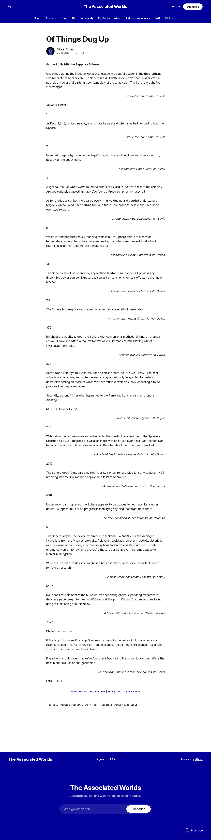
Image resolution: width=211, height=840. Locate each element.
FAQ (157, 18)
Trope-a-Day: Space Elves (122, 691)
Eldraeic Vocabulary (138, 18)
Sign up (100, 759)
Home (37, 18)
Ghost (199, 759)
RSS (112, 759)
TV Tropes (171, 18)
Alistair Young (65, 49)
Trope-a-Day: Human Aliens (89, 691)
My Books (104, 18)
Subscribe (193, 6)
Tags (64, 18)
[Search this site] (9, 6)
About (117, 18)
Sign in (176, 6)
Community (86, 18)
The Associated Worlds (105, 7)
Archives (51, 18)
